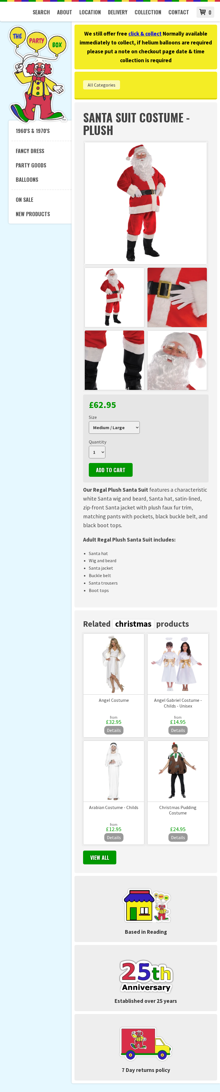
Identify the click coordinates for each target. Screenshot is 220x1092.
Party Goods (31, 165)
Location (90, 12)
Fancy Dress (30, 151)
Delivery (117, 12)
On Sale (24, 199)
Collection (148, 12)
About (64, 12)
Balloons (27, 179)
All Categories (101, 85)
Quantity (97, 442)
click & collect (145, 33)
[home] (38, 123)
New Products (33, 214)
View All (99, 857)
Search (41, 12)
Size (93, 417)
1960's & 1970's (33, 130)
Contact (178, 12)
